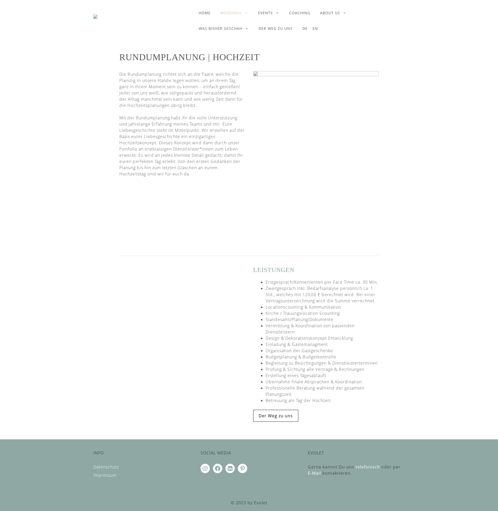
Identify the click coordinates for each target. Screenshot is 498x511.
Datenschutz (106, 467)
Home (205, 12)
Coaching (299, 12)
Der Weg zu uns (276, 28)
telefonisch (368, 467)
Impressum (104, 475)
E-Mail (314, 473)
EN (315, 28)
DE (305, 28)
